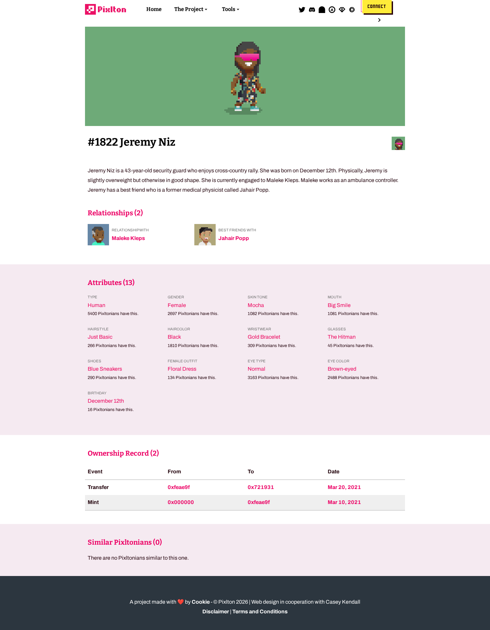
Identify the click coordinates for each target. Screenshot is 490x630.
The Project (188, 9)
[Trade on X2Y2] (352, 9)
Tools (228, 9)
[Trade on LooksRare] (342, 9)
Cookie (201, 602)
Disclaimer (215, 611)
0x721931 (261, 487)
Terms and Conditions (260, 611)
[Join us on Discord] (312, 9)
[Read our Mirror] (322, 9)
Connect (377, 6)
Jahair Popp (233, 238)
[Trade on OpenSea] (332, 9)
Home (154, 9)
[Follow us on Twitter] (302, 9)
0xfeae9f (179, 487)
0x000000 (181, 502)
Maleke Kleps (128, 238)
